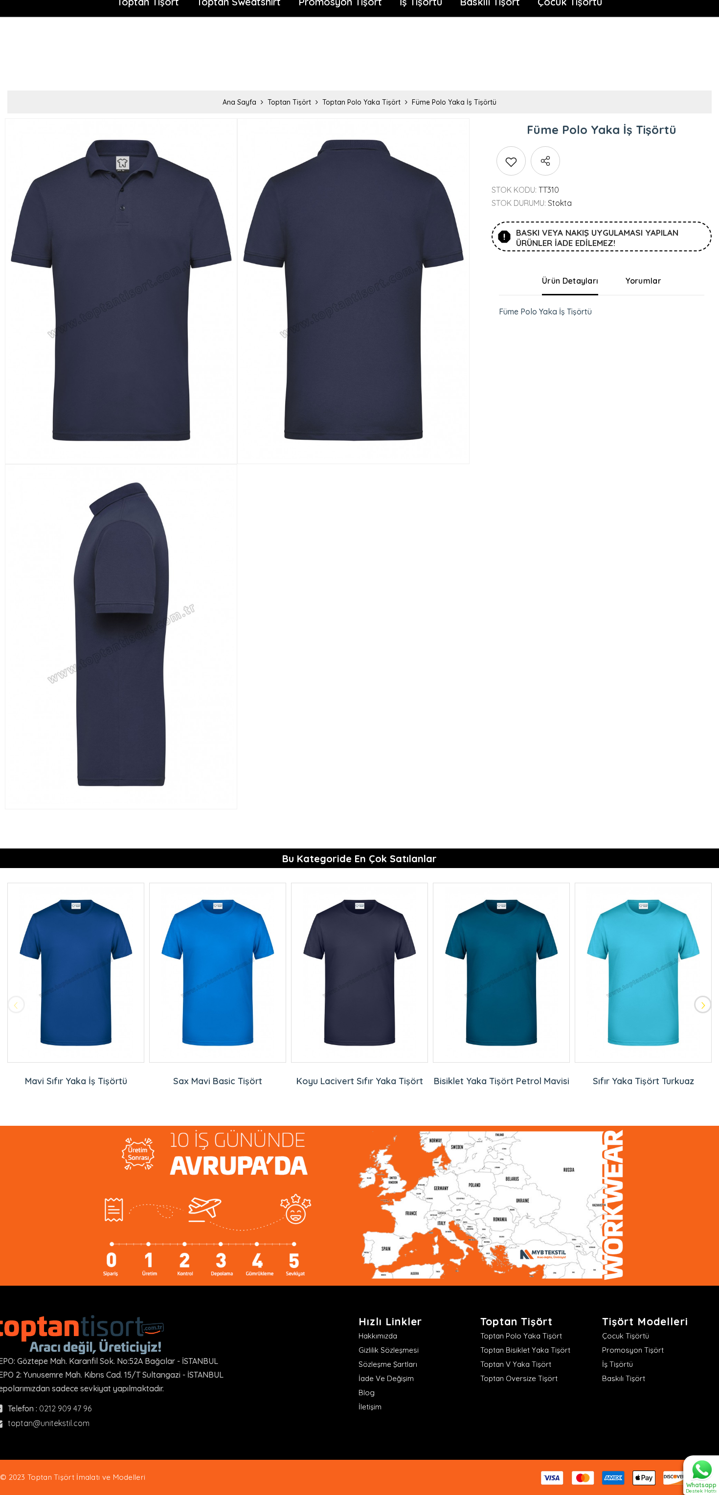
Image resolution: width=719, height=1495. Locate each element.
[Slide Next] (703, 1004)
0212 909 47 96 (65, 1408)
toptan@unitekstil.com (49, 1423)
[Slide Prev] (16, 1004)
